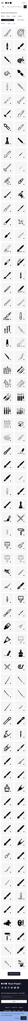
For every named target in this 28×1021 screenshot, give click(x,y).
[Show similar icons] (10, 35)
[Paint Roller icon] (7, 936)
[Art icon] (7, 518)
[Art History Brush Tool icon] (21, 424)
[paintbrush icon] (21, 707)
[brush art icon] (21, 221)
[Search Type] (3, 6)
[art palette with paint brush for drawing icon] (7, 437)
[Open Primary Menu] (2, 3)
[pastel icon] (7, 747)
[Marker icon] (7, 640)
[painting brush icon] (7, 586)
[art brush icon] (7, 33)
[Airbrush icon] (7, 734)
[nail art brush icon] (7, 383)
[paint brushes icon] (7, 532)
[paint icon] (7, 869)
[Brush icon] (21, 451)
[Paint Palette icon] (21, 667)
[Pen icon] (21, 788)
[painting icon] (21, 761)
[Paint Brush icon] (21, 437)
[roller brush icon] (21, 532)
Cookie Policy (16, 1013)
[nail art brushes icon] (7, 370)
